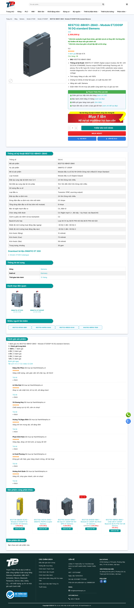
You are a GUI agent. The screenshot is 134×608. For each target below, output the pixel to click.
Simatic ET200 (31, 19)
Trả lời (15, 377)
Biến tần (41, 12)
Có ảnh (30, 364)
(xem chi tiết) (102, 95)
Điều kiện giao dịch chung (47, 562)
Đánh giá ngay (13, 361)
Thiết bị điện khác (90, 12)
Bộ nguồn (76, 12)
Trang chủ (10, 12)
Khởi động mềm (54, 12)
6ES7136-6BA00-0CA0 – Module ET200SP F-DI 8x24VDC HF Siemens (19, 522)
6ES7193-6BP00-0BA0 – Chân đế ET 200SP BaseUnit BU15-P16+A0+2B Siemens (115, 523)
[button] (11, 81)
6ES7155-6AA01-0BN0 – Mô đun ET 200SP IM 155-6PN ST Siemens (67, 522)
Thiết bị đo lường (107, 12)
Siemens (22, 19)
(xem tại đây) (100, 99)
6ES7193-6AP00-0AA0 (43, 327)
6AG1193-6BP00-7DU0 (90, 327)
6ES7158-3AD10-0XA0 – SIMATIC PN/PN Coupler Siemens (43, 522)
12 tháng (44, 277)
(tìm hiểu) (98, 102)
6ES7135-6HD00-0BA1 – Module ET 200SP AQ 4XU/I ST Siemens (91, 522)
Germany (44, 273)
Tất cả (10, 364)
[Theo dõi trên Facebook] (101, 581)
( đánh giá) (72, 54)
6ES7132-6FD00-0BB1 (20, 327)
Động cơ (66, 12)
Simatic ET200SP (43, 19)
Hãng (19, 12)
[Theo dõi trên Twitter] (105, 581)
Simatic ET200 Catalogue (19, 255)
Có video (23, 364)
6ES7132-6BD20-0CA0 (67, 327)
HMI (32, 12)
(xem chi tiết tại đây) (110, 106)
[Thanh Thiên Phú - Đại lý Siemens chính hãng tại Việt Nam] (16, 4)
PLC (26, 12)
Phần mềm (121, 12)
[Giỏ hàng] (127, 4)
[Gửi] (103, 4)
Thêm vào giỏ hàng (103, 128)
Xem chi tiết (19, 528)
